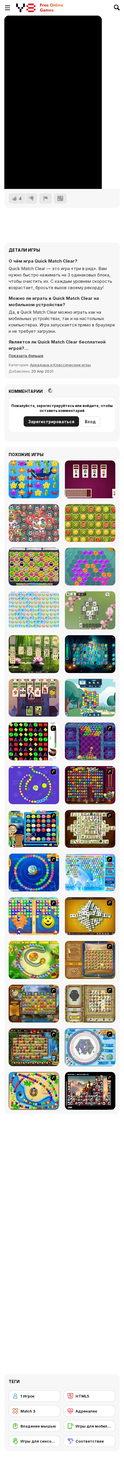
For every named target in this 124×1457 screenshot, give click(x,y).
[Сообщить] (45, 198)
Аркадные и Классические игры (60, 365)
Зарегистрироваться (51, 421)
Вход (90, 421)
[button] (26, 355)
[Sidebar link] (7, 8)
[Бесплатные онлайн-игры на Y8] (25, 7)
